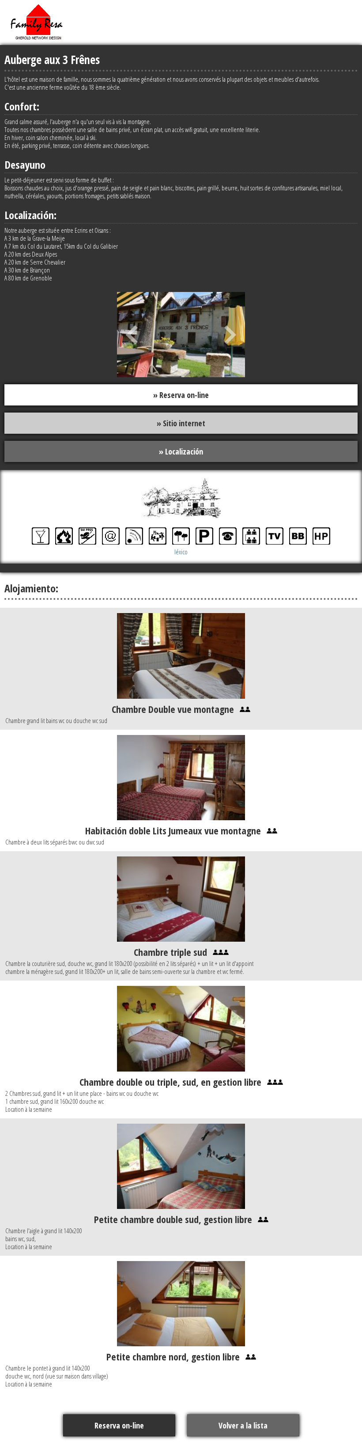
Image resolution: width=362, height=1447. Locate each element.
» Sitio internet (181, 423)
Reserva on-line (119, 1425)
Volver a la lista (243, 1425)
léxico (181, 551)
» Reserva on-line (181, 395)
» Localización (181, 451)
